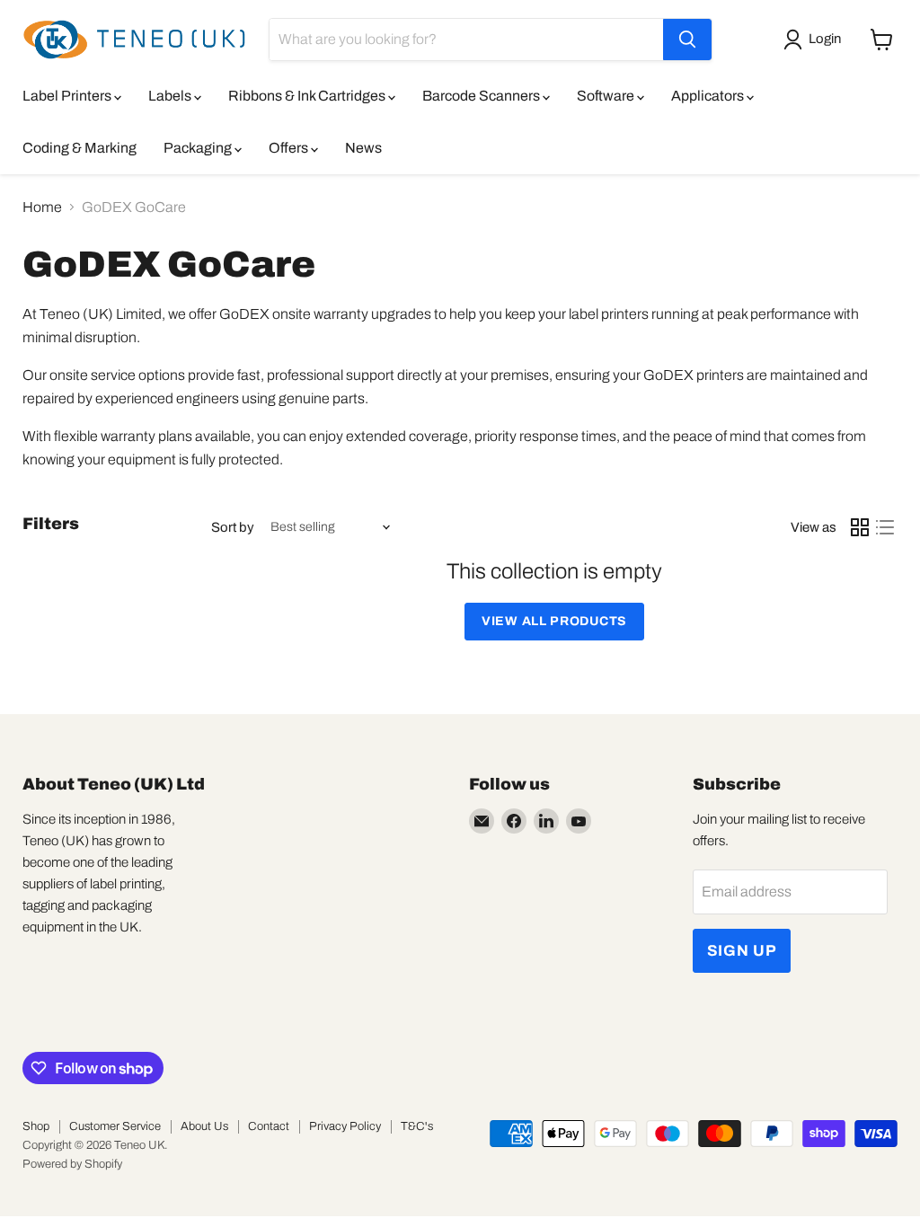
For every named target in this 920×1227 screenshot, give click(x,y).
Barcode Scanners (482, 95)
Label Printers (68, 95)
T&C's (417, 1126)
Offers (290, 147)
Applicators (709, 95)
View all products (554, 621)
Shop (35, 1126)
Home (42, 207)
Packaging (199, 147)
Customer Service (115, 1126)
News (363, 147)
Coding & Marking (79, 147)
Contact (268, 1126)
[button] (815, 39)
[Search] (687, 39)
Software (607, 95)
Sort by (232, 527)
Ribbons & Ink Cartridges (308, 95)
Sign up (742, 950)
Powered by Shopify (72, 1164)
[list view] (885, 527)
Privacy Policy (345, 1126)
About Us (204, 1126)
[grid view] (859, 527)
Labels (171, 95)
